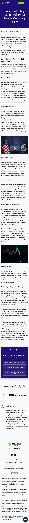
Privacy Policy (10, 466)
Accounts (8, 462)
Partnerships (14, 462)
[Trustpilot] (17, 395)
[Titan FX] (5, 3)
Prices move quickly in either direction (14, 373)
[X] (12, 455)
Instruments (6, 459)
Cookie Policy (17, 466)
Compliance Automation (9, 468)
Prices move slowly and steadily (14, 362)
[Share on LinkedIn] (19, 386)
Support (22, 459)
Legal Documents (19, 468)
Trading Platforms (15, 459)
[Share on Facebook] (23, 386)
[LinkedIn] (15, 455)
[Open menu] (26, 2)
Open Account (20, 2)
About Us (20, 462)
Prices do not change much (14, 367)
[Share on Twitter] (15, 386)
